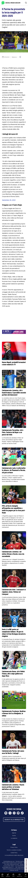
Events (14, 835)
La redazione (14, 838)
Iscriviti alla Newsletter (14, 819)
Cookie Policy (14, 852)
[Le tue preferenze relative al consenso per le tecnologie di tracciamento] (26, 658)
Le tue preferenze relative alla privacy (14, 855)
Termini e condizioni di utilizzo (14, 850)
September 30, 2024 (8, 200)
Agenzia (14, 833)
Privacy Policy (14, 847)
